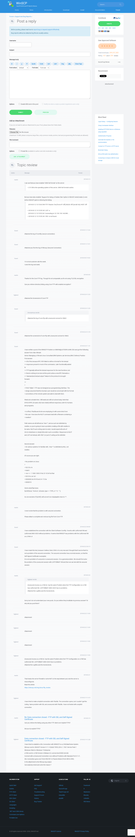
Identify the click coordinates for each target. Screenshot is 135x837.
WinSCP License (56, 831)
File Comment (13, 140)
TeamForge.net (64, 792)
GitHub (61, 785)
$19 (99, 28)
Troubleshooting (39, 792)
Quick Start (12, 785)
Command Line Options (16, 814)
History (36, 798)
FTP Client (12, 792)
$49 (106, 28)
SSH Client (12, 798)
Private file (38, 151)
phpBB (61, 798)
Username (12, 41)
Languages (12, 805)
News (31, 10)
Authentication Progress (104, 136)
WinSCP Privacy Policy (82, 831)
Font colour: (13, 68)
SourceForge (63, 789)
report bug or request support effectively (46, 29)
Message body (14, 59)
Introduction (48, 10)
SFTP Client (13, 795)
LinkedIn (86, 798)
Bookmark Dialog (103, 150)
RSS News (87, 802)
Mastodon (87, 792)
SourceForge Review (103, 62)
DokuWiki (62, 795)
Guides (11, 789)
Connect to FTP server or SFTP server (108, 146)
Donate (109, 24)
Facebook (87, 785)
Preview (46, 112)
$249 (114, 28)
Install (82, 10)
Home (17, 10)
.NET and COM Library (16, 811)
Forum (118, 10)
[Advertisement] (109, 98)
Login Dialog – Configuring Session (108, 121)
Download (66, 10)
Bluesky (86, 795)
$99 (110, 28)
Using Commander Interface (105, 125)
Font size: (35, 68)
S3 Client (12, 802)
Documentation (100, 10)
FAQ (35, 789)
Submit (20, 112)
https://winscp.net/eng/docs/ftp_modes (37, 688)
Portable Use (13, 818)
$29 (103, 28)
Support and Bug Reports (23, 16)
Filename (12, 129)
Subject (11, 50)
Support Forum (39, 795)
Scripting (12, 808)
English (116, 781)
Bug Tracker (38, 802)
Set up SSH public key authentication (108, 154)
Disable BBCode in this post (29, 104)
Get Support (38, 785)
